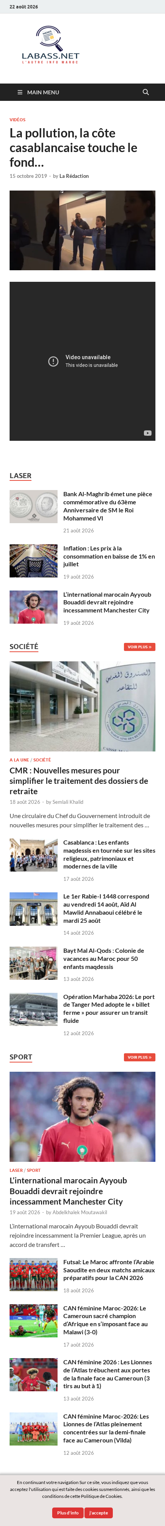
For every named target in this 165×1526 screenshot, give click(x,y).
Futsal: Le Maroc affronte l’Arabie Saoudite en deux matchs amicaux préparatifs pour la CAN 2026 (109, 1270)
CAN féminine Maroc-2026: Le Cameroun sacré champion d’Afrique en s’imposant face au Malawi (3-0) (105, 1319)
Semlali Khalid (68, 802)
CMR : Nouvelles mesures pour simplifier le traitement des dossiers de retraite (79, 780)
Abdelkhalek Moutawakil (80, 1212)
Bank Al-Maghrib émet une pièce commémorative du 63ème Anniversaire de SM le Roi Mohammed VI (107, 505)
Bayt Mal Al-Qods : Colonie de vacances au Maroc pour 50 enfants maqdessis (103, 958)
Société (42, 760)
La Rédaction (74, 176)
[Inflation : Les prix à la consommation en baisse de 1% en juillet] (34, 548)
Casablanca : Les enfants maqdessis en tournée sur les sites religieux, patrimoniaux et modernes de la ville (109, 854)
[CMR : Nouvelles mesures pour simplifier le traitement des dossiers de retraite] (82, 665)
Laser (16, 1170)
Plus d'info (68, 1513)
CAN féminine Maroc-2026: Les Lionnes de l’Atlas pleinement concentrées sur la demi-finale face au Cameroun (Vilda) (106, 1428)
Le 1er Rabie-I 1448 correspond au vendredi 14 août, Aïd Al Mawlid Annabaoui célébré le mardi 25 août (106, 908)
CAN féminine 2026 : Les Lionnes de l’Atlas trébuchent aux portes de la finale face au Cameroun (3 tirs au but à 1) (107, 1373)
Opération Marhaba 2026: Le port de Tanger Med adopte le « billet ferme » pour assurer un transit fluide (109, 1008)
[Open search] (146, 92)
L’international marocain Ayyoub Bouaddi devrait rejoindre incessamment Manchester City (107, 602)
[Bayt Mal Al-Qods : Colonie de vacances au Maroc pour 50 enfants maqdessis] (34, 951)
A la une (19, 760)
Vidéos (17, 119)
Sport (34, 1170)
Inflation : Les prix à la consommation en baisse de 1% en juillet (109, 556)
